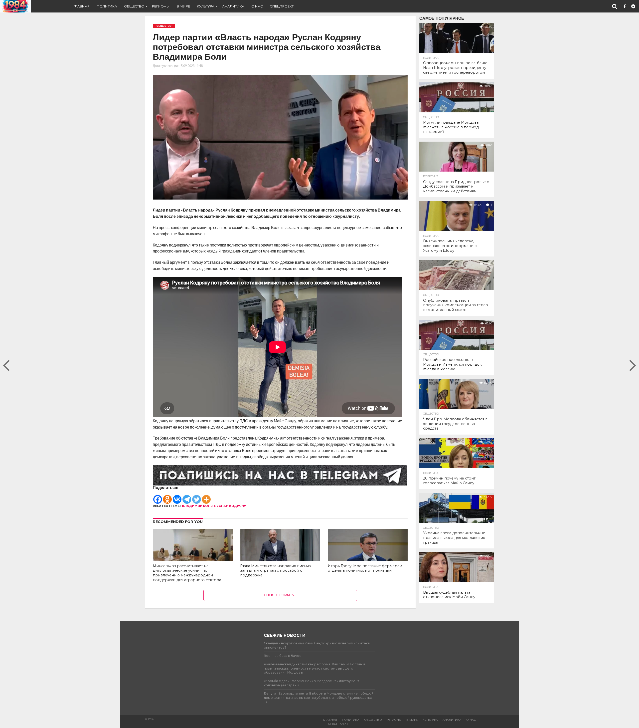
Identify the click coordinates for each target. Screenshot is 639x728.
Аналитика (233, 6)
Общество (134, 6)
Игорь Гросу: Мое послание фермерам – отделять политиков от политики (366, 568)
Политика (107, 6)
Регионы (161, 6)
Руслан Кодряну (230, 506)
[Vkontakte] (177, 497)
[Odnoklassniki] (167, 497)
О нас (257, 6)
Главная (81, 6)
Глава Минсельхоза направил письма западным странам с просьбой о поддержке (275, 570)
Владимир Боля (197, 506)
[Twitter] (196, 497)
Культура (205, 6)
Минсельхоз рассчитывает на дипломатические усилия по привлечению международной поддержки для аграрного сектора (187, 573)
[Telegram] (186, 497)
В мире (183, 6)
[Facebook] (157, 497)
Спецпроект (282, 6)
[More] (206, 497)
